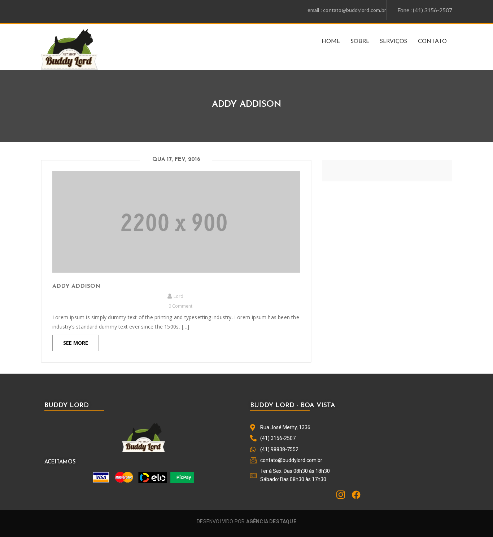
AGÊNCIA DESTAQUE (271, 521)
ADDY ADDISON (76, 286)
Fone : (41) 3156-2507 (424, 9)
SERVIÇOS (393, 40)
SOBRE (360, 40)
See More (75, 342)
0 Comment (180, 306)
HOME (331, 40)
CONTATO (432, 40)
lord (178, 296)
